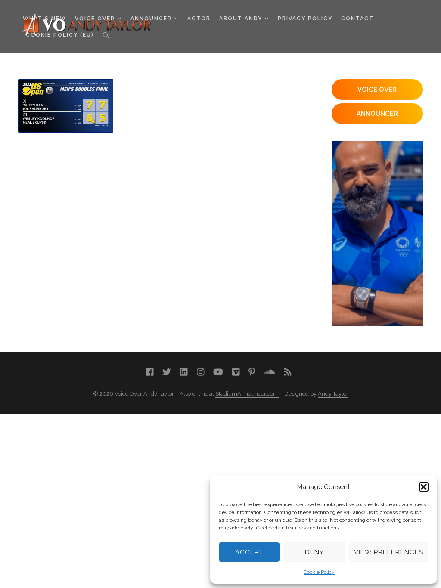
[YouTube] (218, 372)
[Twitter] (166, 372)
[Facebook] (150, 372)
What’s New (44, 18)
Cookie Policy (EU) (60, 35)
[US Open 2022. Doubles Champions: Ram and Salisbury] (65, 106)
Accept (249, 552)
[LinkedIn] (184, 372)
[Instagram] (201, 372)
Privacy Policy (305, 18)
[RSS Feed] (288, 372)
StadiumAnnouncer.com (247, 393)
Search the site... (106, 35)
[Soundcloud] (269, 372)
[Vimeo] (236, 372)
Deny (314, 552)
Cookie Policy (319, 572)
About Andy (240, 18)
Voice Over (95, 18)
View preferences (388, 552)
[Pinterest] (251, 372)
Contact (357, 18)
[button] (423, 487)
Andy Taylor (333, 393)
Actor (199, 18)
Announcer (151, 18)
